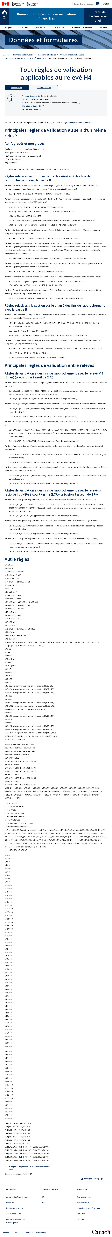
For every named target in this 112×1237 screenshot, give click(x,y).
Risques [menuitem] (8, 27)
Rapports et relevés (47, 55)
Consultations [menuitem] (58, 27)
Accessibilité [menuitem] (41, 1232)
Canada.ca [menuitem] (7, 1232)
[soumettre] (97, 3)
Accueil (6, 55)
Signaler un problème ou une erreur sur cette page (29, 1167)
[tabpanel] (56, 103)
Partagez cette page (93, 1178)
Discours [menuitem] (10, 1202)
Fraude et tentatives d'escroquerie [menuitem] (15, 1221)
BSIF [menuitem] (43, 1197)
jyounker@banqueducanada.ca (79, 122)
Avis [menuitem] (16, 1232)
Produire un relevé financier (72, 55)
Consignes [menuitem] (23, 27)
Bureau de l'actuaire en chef (98, 16)
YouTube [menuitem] (81, 1213)
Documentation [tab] (44, 87)
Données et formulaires (24, 55)
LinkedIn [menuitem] (80, 1219)
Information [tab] (16, 87)
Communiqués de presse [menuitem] (17, 1197)
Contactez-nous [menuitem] (84, 1197)
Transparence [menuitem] (27, 1232)
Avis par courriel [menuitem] (84, 1202)
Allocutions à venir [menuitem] (14, 1213)
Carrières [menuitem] (103, 27)
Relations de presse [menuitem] (14, 1208)
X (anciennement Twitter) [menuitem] (88, 1208)
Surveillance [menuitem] (39, 27)
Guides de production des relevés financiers (24, 58)
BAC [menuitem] (43, 1202)
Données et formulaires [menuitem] (81, 27)
